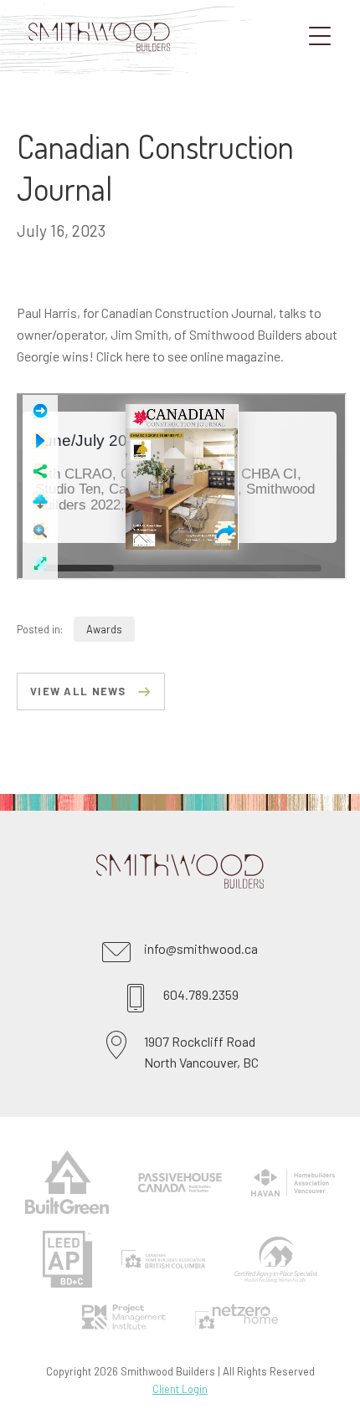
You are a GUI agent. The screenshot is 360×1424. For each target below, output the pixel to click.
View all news (78, 691)
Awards (104, 629)
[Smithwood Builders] (125, 69)
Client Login (180, 1389)
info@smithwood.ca (201, 948)
